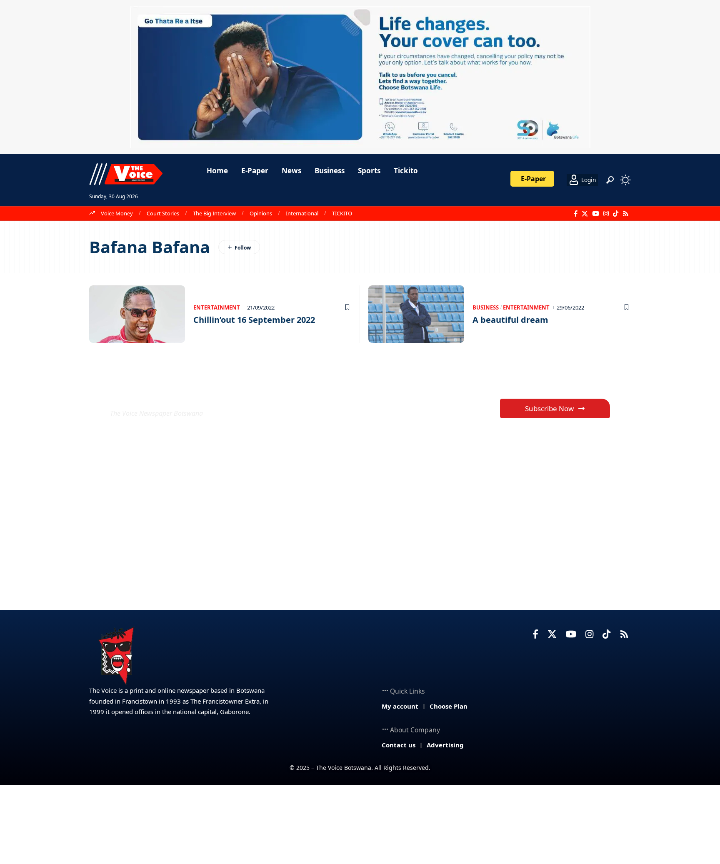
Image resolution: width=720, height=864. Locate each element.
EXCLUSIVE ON (171, 393)
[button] (610, 179)
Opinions (261, 213)
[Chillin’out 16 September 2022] (137, 314)
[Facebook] (576, 213)
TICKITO (342, 213)
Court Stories (163, 213)
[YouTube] (595, 213)
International (302, 213)
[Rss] (625, 213)
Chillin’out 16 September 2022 (254, 319)
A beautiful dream (510, 319)
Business (485, 307)
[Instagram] (606, 213)
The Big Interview (214, 213)
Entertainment (216, 307)
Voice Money (117, 213)
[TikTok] (615, 213)
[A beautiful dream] (416, 314)
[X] (585, 213)
